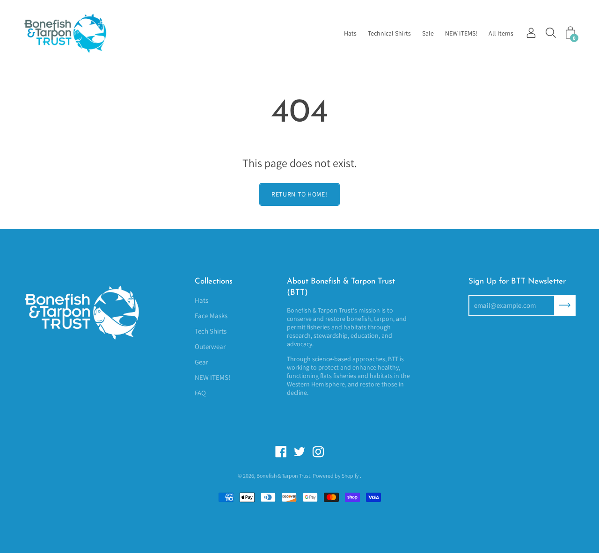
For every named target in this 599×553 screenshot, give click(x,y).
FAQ (200, 392)
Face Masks (211, 315)
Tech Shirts (210, 331)
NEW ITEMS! (461, 33)
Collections (214, 281)
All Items (501, 33)
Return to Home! (299, 194)
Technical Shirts (389, 33)
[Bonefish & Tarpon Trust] (77, 33)
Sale (428, 33)
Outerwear (210, 346)
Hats (350, 33)
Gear (201, 361)
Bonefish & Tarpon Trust (283, 475)
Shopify (350, 475)
